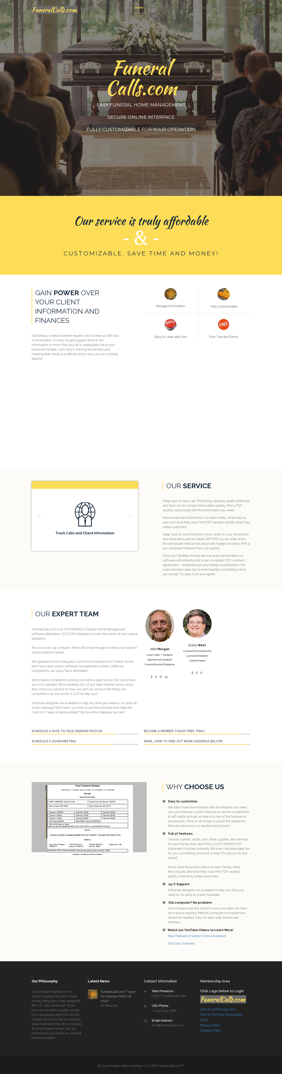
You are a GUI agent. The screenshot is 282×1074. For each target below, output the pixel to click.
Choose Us (189, 7)
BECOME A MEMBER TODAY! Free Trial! (174, 731)
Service (169, 7)
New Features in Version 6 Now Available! (197, 936)
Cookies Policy (210, 1030)
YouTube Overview (181, 943)
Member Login (231, 7)
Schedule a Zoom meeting (54, 741)
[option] (84, 519)
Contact (209, 7)
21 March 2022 (109, 1005)
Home (139, 7)
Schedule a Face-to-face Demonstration (67, 731)
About (153, 7)
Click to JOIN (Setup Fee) (218, 1009)
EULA (204, 1020)
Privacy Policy (210, 1025)
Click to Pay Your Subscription (221, 1014)
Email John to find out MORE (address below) (183, 741)
